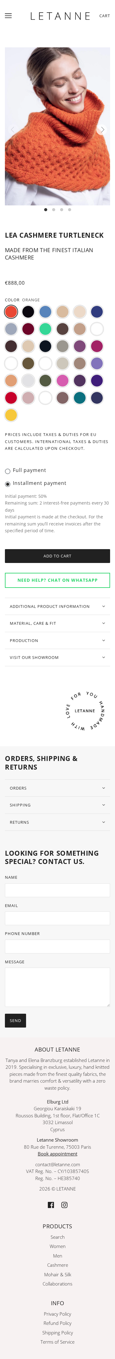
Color (12, 300)
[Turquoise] (80, 398)
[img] (51, 1204)
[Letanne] (60, 15)
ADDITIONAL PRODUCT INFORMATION (50, 606)
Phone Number (22, 933)
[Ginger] (11, 363)
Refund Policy (57, 1323)
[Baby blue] (45, 312)
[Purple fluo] (97, 380)
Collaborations (57, 1284)
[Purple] (80, 380)
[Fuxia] (97, 346)
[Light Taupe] (80, 363)
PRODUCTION (24, 640)
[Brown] (62, 329)
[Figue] (80, 346)
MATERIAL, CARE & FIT (33, 623)
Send (15, 1020)
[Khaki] (28, 363)
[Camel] (80, 329)
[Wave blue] (97, 398)
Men (57, 1256)
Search (58, 1237)
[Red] (11, 398)
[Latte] (45, 363)
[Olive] (45, 380)
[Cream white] (28, 346)
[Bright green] (45, 329)
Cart (104, 15)
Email (11, 905)
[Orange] (11, 312)
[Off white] (28, 380)
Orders (18, 788)
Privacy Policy (57, 1314)
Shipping (20, 805)
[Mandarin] (11, 380)
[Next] (101, 129)
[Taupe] (62, 398)
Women (58, 1246)
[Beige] (62, 312)
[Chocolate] (11, 346)
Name (11, 877)
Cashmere (57, 1265)
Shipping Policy (57, 1332)
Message (15, 962)
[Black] (28, 312)
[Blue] (97, 312)
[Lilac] (97, 363)
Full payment (29, 470)
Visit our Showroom (34, 657)
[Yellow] (11, 415)
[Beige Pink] (80, 312)
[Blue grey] (11, 329)
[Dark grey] (62, 346)
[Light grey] (62, 363)
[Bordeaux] (28, 329)
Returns (19, 822)
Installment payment (40, 483)
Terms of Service (57, 1342)
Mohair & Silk (57, 1274)
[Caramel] (97, 329)
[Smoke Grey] (45, 398)
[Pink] (62, 380)
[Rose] (28, 398)
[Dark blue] (45, 346)
